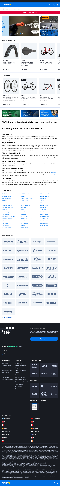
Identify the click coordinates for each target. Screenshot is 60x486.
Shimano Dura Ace (44, 196)
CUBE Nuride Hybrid (6, 227)
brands (18, 163)
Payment (17, 372)
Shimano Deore (24, 227)
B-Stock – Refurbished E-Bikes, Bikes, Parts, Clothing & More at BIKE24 (10, 113)
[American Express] (53, 366)
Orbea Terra (24, 212)
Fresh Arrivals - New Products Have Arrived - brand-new (49, 32)
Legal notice (5, 363)
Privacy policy (5, 374)
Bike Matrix (53, 172)
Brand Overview (7, 317)
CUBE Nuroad (5, 221)
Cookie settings (5, 377)
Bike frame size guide (20, 377)
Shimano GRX (43, 198)
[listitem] (10, 56)
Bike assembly (18, 386)
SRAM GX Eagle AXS (45, 216)
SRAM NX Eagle (44, 218)
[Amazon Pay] (44, 373)
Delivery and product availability (22, 381)
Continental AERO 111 (7, 214)
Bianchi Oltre (5, 194)
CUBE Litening (5, 225)
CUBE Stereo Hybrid (6, 223)
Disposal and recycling (7, 379)
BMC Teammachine (6, 198)
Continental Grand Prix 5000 (8, 216)
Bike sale (24, 12)
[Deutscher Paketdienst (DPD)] (44, 386)
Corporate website (6, 365)
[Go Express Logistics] (44, 394)
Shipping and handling (20, 370)
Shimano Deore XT (44, 194)
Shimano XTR (43, 207)
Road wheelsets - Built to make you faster (49, 113)
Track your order (19, 374)
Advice (17, 388)
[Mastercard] (34, 366)
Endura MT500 (24, 200)
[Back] (34, 33)
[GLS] (34, 394)
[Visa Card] (44, 366)
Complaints (17, 368)
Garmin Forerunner (25, 205)
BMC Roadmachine (6, 196)
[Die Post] (53, 386)
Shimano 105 (24, 225)
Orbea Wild (23, 209)
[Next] (36, 33)
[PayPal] (34, 373)
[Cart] (57, 5)
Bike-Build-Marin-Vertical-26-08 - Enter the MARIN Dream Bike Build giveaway (49, 26)
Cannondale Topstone (7, 203)
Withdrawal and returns (20, 365)
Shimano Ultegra (44, 205)
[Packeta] (53, 394)
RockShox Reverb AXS (26, 218)
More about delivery (42, 463)
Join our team (5, 368)
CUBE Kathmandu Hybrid (27, 198)
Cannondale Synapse (7, 212)
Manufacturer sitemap (20, 379)
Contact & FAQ (18, 363)
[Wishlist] (50, 5)
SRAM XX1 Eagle (44, 225)
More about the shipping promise (45, 466)
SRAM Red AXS (44, 221)
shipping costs (28, 446)
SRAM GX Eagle (44, 214)
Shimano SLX (43, 200)
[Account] (54, 5)
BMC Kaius (4, 200)
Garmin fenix (24, 203)
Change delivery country (24, 452)
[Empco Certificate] (34, 406)
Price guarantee (19, 384)
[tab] (17, 33)
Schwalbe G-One (25, 223)
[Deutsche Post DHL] (34, 386)
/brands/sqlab (20, 26)
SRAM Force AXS (44, 212)
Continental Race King (7, 218)
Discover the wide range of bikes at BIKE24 (30, 113)
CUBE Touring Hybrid (26, 194)
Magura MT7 (24, 207)
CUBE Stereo (24, 196)
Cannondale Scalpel (6, 209)
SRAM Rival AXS (44, 223)
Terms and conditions (7, 370)
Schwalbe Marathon (26, 221)
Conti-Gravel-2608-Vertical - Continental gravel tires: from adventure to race (49, 19)
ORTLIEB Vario (24, 216)
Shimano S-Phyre (44, 203)
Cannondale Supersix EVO (8, 207)
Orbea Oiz (23, 214)
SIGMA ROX (43, 209)
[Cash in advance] (53, 373)
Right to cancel (5, 372)
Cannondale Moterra (7, 205)
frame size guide (53, 174)
